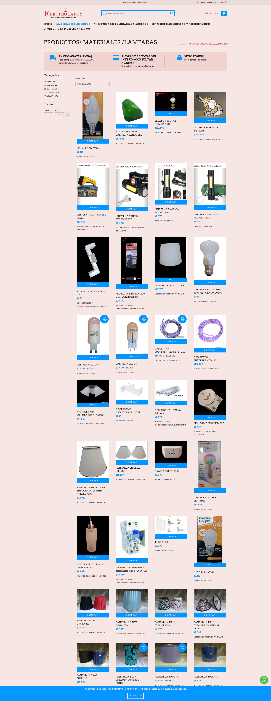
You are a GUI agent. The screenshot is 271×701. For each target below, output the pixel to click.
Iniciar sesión (221, 2)
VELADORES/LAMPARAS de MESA (168, 132)
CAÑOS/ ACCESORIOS (124, 421)
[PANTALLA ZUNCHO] (210, 655)
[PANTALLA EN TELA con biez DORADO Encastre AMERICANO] (93, 459)
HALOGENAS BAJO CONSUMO (205, 301)
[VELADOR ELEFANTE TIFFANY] (210, 105)
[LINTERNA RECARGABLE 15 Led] (93, 184)
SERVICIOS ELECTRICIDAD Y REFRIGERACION (181, 24)
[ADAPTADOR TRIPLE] (171, 452)
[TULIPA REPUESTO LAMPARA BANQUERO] (132, 108)
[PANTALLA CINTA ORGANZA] (93, 601)
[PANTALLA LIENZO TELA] (171, 257)
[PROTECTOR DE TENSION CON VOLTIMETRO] (132, 272)
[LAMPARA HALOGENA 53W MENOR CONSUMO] (210, 258)
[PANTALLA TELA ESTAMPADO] (171, 601)
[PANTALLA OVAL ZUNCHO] (93, 655)
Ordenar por (80, 78)
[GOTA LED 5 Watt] (210, 545)
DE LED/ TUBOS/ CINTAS (86, 157)
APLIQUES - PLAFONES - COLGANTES (91, 424)
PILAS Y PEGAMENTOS (164, 221)
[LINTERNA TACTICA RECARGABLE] (171, 181)
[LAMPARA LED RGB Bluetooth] (210, 474)
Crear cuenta (206, 2)
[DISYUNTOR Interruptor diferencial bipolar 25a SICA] (132, 537)
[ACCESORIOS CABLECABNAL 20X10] (132, 390)
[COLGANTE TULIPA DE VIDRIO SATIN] (93, 535)
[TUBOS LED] (171, 525)
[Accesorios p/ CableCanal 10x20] (93, 259)
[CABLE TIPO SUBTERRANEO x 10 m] (210, 331)
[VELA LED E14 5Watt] (93, 129)
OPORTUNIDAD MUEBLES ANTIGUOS (67, 29)
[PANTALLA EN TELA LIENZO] (132, 450)
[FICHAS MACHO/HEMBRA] (210, 397)
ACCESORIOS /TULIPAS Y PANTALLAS (130, 143)
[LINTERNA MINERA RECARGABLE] (132, 185)
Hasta (57, 111)
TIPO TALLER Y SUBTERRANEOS (167, 360)
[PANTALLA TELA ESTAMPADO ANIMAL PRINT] (210, 601)
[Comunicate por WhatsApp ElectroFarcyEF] (264, 680)
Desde (46, 111)
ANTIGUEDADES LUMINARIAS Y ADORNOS (121, 24)
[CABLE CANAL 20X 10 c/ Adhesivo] (171, 390)
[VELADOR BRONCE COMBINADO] (171, 101)
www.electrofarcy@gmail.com (135, 2)
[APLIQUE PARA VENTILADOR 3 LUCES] (93, 391)
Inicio (48, 24)
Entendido (135, 695)
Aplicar (67, 114)
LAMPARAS (49, 81)
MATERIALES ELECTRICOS (73, 24)
